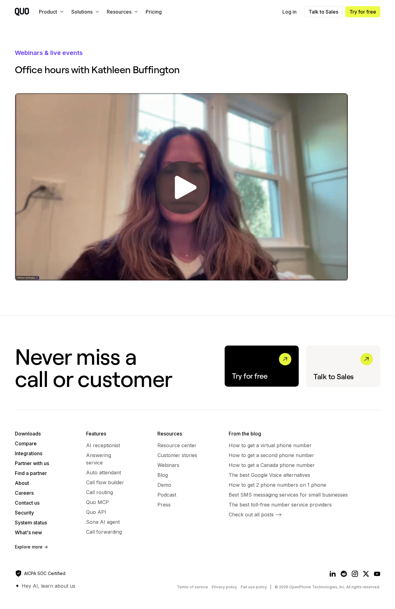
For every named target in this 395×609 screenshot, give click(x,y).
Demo (164, 485)
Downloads (28, 433)
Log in (289, 12)
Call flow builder (105, 482)
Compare (26, 443)
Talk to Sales (323, 12)
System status (31, 522)
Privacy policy (224, 587)
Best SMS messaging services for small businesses (288, 495)
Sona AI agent (103, 522)
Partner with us (32, 463)
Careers (24, 493)
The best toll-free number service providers (280, 505)
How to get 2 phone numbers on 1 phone (277, 485)
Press (164, 505)
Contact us (27, 503)
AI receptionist (103, 445)
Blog (162, 475)
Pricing (154, 12)
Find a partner (31, 473)
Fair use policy (254, 587)
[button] (50, 12)
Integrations (28, 453)
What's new (28, 532)
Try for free (362, 12)
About (22, 483)
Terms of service (192, 587)
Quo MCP (97, 502)
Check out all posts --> (255, 514)
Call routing (99, 492)
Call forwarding (104, 532)
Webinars (168, 465)
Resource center (177, 445)
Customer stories (177, 455)
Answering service (98, 459)
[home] (22, 12)
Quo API (96, 512)
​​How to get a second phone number (271, 455)
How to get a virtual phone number (270, 445)
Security (24, 513)
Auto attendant (103, 472)
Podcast (166, 495)
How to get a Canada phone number (272, 465)
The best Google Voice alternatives (269, 475)
